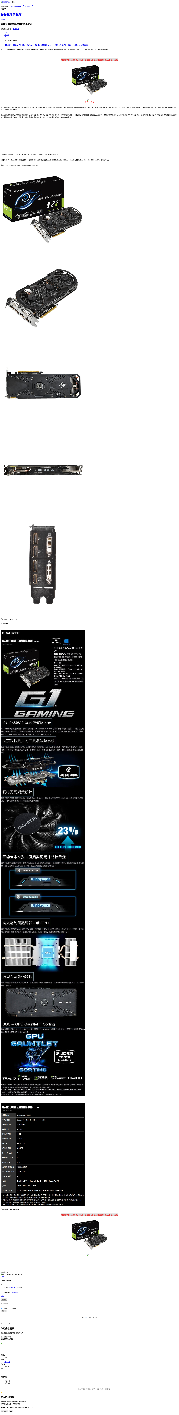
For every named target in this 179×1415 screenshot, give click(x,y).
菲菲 (2, 1277)
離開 (11, 1411)
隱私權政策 (100, 1389)
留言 (15, 1287)
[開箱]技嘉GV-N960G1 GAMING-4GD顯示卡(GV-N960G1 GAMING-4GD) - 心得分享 (46, 45)
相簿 (5, 32)
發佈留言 (3, 1311)
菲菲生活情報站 (11, 14)
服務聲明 (107, 1389)
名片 (5, 37)
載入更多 (3, 1299)
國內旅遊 (15, 1292)
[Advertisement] (16, 135)
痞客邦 (11, 1287)
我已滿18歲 (4, 1411)
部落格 (6, 35)
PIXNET (75, 1389)
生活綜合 (16, 29)
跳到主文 (4, 19)
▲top (2, 1296)
